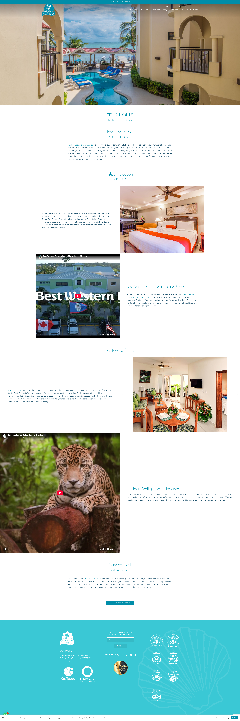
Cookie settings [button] (225, 718)
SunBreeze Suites (15, 390)
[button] (131, 9)
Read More (215, 718)
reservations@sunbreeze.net (70, 661)
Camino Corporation (93, 578)
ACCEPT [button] (234, 717)
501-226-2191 (86, 658)
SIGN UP (121, 646)
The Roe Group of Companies (80, 145)
